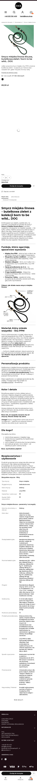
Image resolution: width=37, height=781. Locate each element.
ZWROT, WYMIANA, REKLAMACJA (12, 724)
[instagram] (5, 759)
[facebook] (2, 759)
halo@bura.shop (26, 16)
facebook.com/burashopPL (10, 748)
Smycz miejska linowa (30, 22)
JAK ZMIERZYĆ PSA (7, 733)
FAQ (2, 732)
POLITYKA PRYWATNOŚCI (9, 735)
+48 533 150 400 (11, 16)
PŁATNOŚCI (5, 722)
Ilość (2, 174)
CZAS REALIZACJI (7, 719)
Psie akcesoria (18, 22)
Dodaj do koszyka (16, 186)
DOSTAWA (4, 720)
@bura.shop (5, 750)
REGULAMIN (5, 737)
